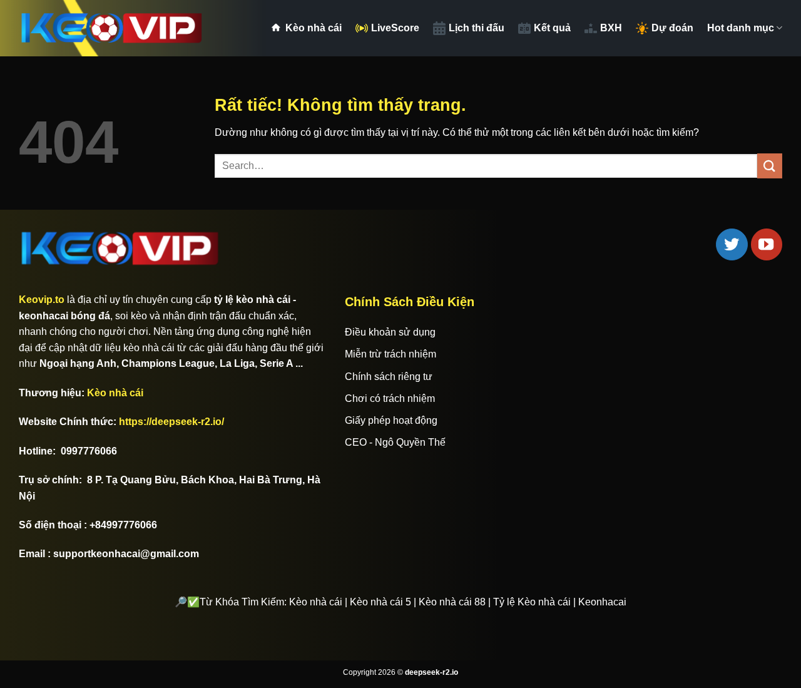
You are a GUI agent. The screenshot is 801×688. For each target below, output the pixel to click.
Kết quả (552, 28)
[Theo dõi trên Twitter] (731, 244)
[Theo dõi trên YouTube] (766, 244)
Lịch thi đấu (476, 28)
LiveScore (395, 28)
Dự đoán (672, 28)
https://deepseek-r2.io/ (171, 421)
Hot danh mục (740, 28)
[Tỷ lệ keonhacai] (113, 28)
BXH (611, 28)
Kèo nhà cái (313, 28)
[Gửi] (769, 165)
